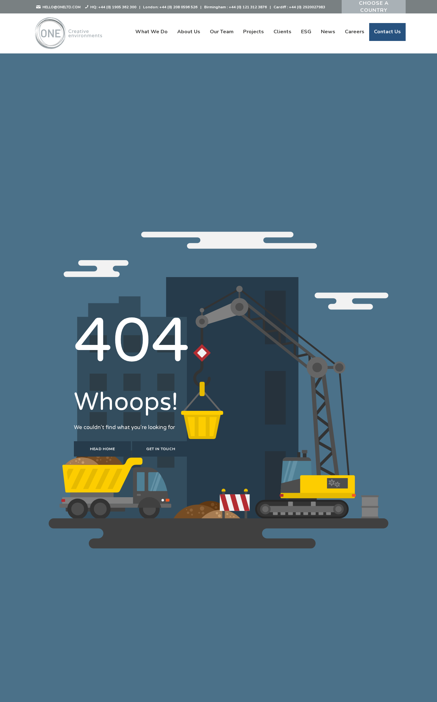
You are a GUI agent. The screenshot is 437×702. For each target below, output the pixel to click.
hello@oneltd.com (61, 7)
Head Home (102, 448)
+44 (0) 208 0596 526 (178, 7)
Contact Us (387, 31)
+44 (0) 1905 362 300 (117, 7)
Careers (354, 31)
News (328, 31)
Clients (282, 31)
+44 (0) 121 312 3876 (248, 7)
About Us (188, 31)
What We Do (151, 31)
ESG (306, 31)
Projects (253, 31)
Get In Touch (160, 448)
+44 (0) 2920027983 (307, 7)
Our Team (222, 31)
